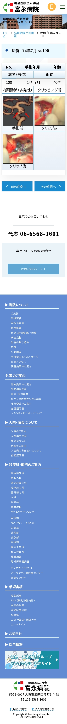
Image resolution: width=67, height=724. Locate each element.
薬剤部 (15, 532)
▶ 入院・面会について (21, 422)
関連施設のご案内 (21, 366)
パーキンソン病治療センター (27, 572)
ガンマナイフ (18, 624)
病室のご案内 (18, 445)
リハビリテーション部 (23, 523)
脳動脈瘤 (16, 595)
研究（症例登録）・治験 (24, 332)
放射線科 (16, 506)
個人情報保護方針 (43, 708)
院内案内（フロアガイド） (25, 356)
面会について (18, 441)
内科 (13, 497)
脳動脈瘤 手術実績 (24, 34)
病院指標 (16, 337)
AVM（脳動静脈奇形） (23, 600)
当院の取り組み (20, 342)
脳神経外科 (17, 473)
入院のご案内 (18, 431)
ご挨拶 (15, 313)
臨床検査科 (17, 551)
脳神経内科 (17, 487)
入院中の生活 (19, 436)
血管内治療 (17, 605)
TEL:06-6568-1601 (33, 699)
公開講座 (16, 352)
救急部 (15, 537)
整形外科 (16, 478)
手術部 (15, 542)
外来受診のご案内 (21, 384)
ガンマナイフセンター (23, 568)
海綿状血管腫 (19, 610)
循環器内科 (17, 492)
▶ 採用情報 (14, 644)
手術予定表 (17, 323)
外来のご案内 (15, 375)
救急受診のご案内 (21, 403)
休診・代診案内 (20, 394)
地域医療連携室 (20, 561)
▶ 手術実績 (14, 586)
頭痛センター (18, 577)
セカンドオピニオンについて (27, 413)
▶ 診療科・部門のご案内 (23, 464)
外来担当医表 (19, 389)
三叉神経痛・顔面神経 (23, 619)
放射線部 (16, 556)
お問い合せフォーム (32, 269)
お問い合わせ (18, 708)
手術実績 (16, 318)
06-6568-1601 (39, 233)
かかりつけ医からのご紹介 (26, 398)
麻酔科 (15, 502)
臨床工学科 (17, 547)
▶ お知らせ (13, 633)
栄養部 (15, 527)
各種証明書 (17, 408)
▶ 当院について (17, 304)
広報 (13, 347)
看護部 (15, 518)
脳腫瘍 (15, 614)
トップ (5, 34)
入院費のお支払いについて (26, 450)
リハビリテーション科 (23, 511)
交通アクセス (18, 361)
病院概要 (16, 328)
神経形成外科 (19, 482)
